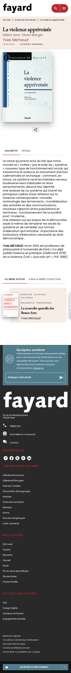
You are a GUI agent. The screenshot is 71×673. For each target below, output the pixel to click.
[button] (32, 44)
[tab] (11, 151)
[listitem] (6, 458)
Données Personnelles (14, 643)
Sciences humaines (25, 19)
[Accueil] (17, 8)
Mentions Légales (12, 635)
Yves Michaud (15, 39)
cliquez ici (38, 368)
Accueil (7, 19)
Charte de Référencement (16, 647)
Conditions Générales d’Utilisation (21, 639)
